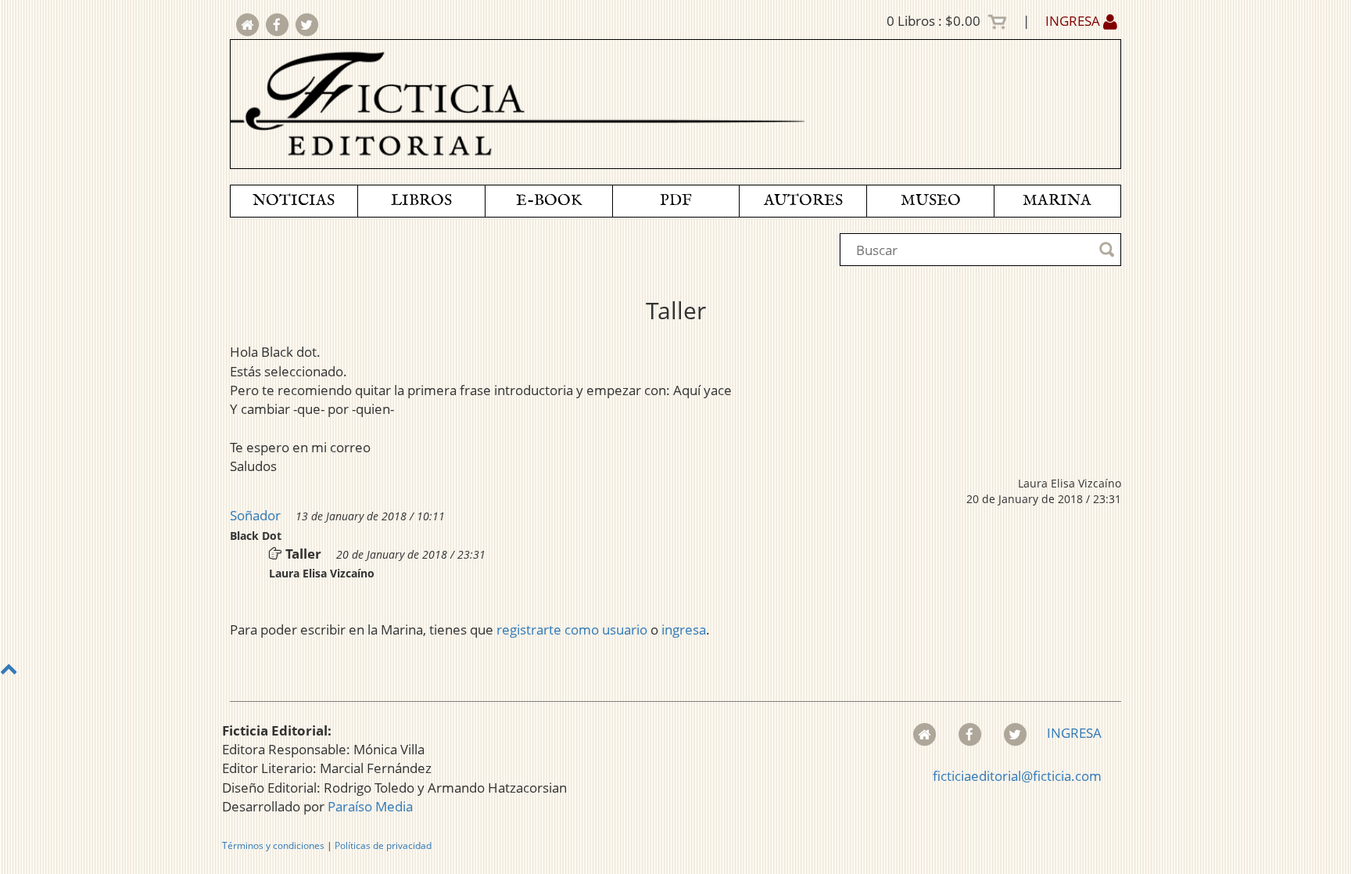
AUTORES (803, 200)
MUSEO (931, 200)
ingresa (683, 629)
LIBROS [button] (421, 200)
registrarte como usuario (571, 629)
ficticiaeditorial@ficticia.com (1017, 776)
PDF (676, 200)
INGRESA (1074, 21)
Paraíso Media (370, 806)
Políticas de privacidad (383, 845)
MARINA (1057, 200)
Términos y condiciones (273, 845)
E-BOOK (549, 200)
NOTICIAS (294, 200)
